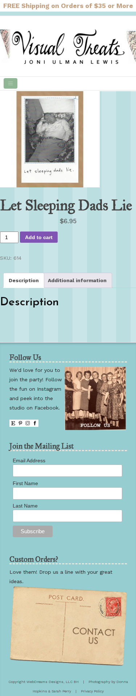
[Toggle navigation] (10, 83)
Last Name (25, 506)
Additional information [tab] (77, 280)
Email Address (29, 460)
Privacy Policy (92, 691)
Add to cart (39, 237)
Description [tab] (24, 280)
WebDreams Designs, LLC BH (52, 682)
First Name (25, 483)
